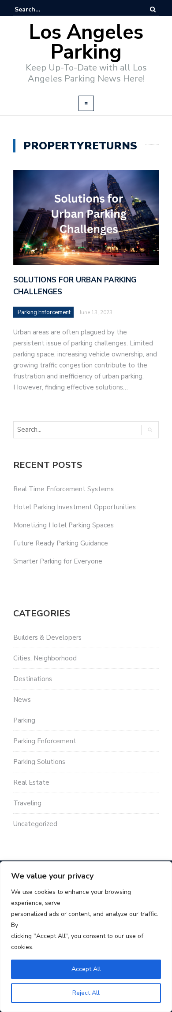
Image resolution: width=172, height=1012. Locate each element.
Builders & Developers (47, 637)
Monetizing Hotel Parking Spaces (63, 525)
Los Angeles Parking (86, 42)
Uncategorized (35, 823)
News (22, 699)
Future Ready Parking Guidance (60, 543)
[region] (86, 936)
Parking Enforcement (44, 312)
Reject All (86, 993)
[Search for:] (41, 9)
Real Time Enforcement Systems (63, 489)
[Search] (153, 9)
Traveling (27, 803)
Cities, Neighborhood (45, 658)
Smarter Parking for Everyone (57, 561)
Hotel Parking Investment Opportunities (74, 507)
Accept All (86, 969)
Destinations (32, 679)
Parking (24, 720)
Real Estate (31, 782)
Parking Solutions (39, 761)
